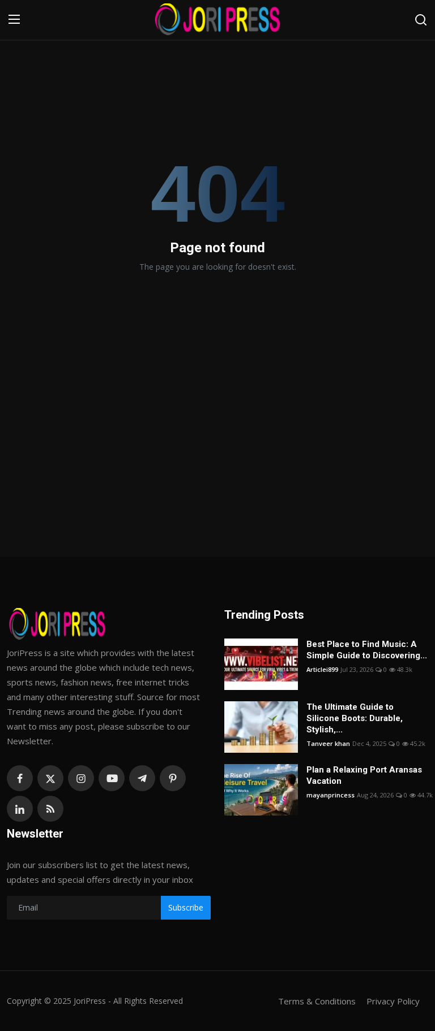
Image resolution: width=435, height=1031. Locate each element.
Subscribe (185, 907)
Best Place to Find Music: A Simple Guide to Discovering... (366, 650)
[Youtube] (112, 778)
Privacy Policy (393, 1001)
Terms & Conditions (317, 1001)
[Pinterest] (173, 778)
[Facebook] (20, 778)
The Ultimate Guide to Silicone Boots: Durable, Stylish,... (354, 718)
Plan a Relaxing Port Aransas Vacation (364, 775)
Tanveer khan (328, 743)
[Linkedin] (20, 809)
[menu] (14, 19)
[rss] (50, 809)
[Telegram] (142, 778)
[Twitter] (50, 778)
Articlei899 (322, 669)
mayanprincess (330, 795)
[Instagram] (81, 778)
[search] (421, 19)
